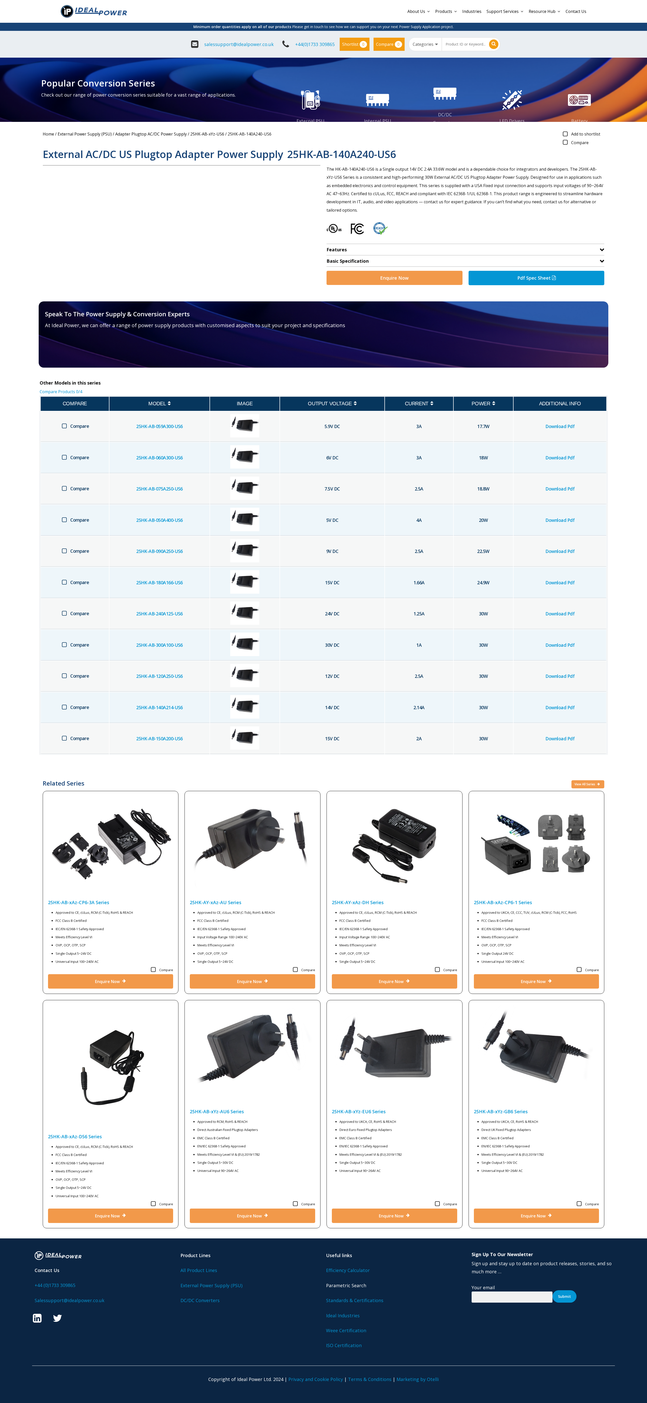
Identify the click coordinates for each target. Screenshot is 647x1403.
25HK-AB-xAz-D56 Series (75, 1136)
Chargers (579, 129)
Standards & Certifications (354, 1300)
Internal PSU (377, 121)
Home (48, 134)
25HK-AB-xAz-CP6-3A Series (78, 902)
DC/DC (445, 115)
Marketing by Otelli (418, 1379)
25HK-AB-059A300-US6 (159, 426)
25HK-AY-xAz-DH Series (358, 902)
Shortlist (353, 44)
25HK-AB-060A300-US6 (159, 458)
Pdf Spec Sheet (534, 278)
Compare (388, 44)
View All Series (585, 784)
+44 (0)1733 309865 (55, 1285)
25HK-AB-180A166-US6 (159, 583)
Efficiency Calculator (348, 1270)
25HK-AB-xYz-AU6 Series (217, 1111)
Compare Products (61, 391)
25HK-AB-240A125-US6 (159, 614)
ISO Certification (344, 1345)
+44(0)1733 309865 (315, 44)
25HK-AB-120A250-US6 (159, 676)
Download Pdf (559, 426)
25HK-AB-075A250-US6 (159, 489)
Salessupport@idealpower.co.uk (69, 1300)
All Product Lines (198, 1270)
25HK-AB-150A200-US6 (159, 739)
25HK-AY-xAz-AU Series (215, 902)
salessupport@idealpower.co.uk (239, 44)
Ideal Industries (343, 1315)
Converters (445, 123)
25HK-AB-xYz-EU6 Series (359, 1111)
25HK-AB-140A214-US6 (159, 707)
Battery (579, 121)
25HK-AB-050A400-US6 (159, 520)
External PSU (310, 121)
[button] (74, 350)
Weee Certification (346, 1330)
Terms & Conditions (369, 1379)
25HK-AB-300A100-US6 (159, 645)
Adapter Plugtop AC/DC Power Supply (151, 134)
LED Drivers (512, 121)
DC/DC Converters (200, 1300)
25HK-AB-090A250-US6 (159, 551)
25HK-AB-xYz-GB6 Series (501, 1111)
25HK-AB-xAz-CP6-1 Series (503, 902)
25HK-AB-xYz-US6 (207, 134)
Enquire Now (394, 278)
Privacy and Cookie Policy (315, 1379)
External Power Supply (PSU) (85, 134)
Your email (483, 1287)
